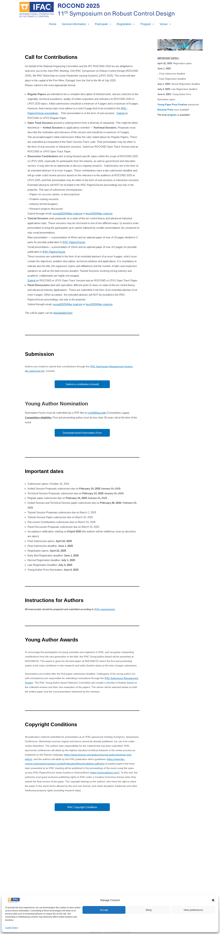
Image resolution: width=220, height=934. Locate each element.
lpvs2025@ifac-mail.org (99, 213)
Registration (124, 24)
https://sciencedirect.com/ (105, 772)
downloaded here (62, 312)
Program (145, 24)
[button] (213, 900)
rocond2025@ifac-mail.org (67, 213)
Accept (104, 909)
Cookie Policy (11, 928)
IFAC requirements (104, 609)
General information (74, 24)
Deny (149, 909)
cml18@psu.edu (96, 412)
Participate (101, 24)
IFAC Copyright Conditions (82, 807)
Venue (164, 24)
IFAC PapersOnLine (74, 242)
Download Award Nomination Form (82, 432)
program (172, 115)
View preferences (193, 909)
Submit (121, 113)
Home (52, 24)
